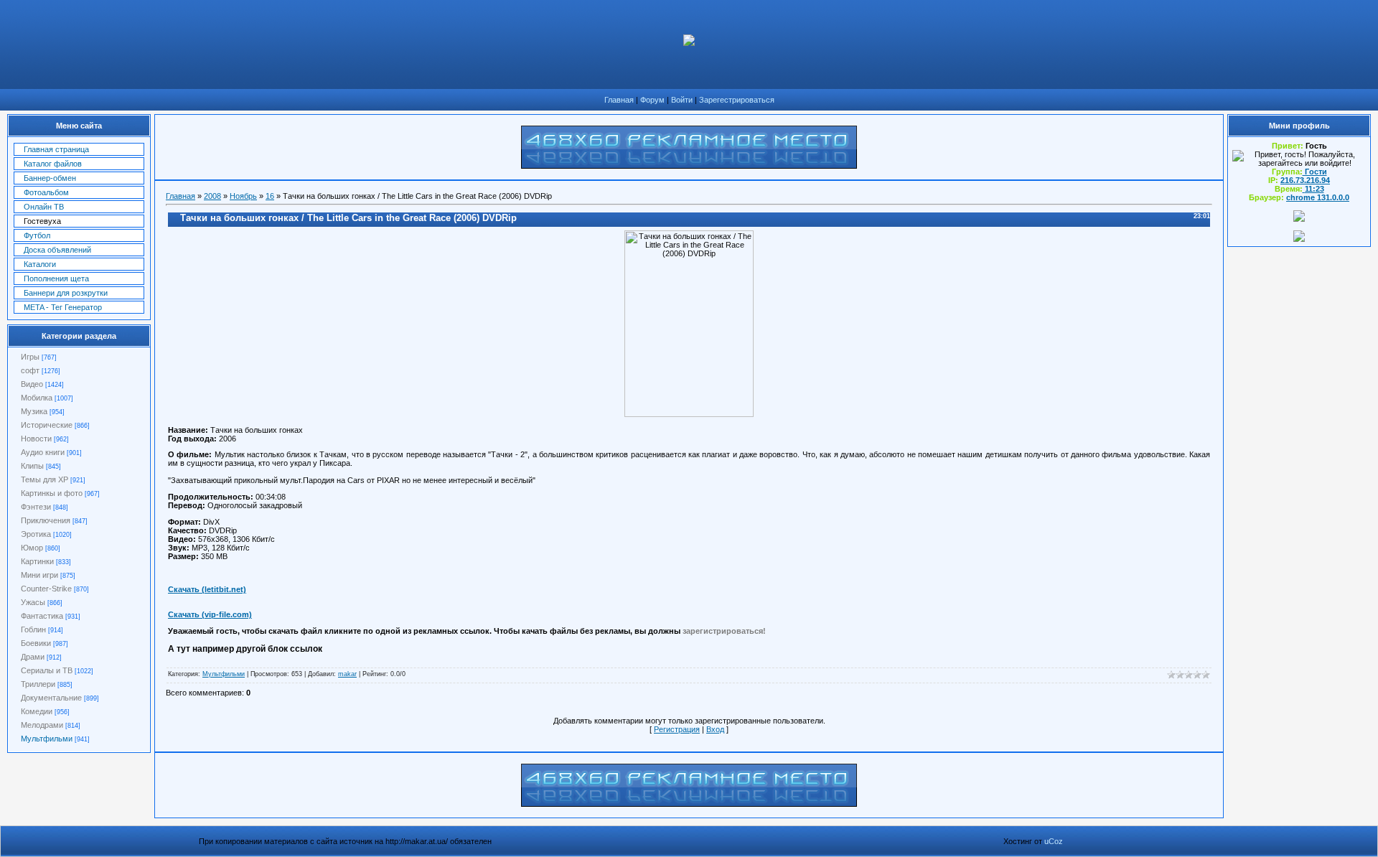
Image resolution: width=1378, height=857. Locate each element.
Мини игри (39, 575)
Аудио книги (43, 452)
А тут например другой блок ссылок (245, 649)
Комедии (36, 711)
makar (347, 674)
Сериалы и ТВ (46, 670)
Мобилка (36, 397)
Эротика (36, 534)
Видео (32, 384)
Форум (652, 99)
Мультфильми (46, 738)
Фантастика (42, 616)
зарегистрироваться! (724, 631)
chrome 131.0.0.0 (1317, 197)
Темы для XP (44, 479)
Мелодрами (42, 725)
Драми (32, 656)
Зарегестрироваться (736, 99)
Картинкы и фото (52, 493)
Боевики (36, 643)
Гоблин (33, 629)
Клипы (32, 466)
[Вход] (1299, 239)
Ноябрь (243, 196)
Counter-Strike (46, 588)
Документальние (51, 697)
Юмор (32, 547)
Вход (715, 729)
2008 (212, 196)
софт (30, 370)
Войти (682, 99)
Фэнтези (36, 506)
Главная (619, 99)
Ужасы (33, 602)
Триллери (38, 684)
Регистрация (677, 729)
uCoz (1053, 841)
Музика (34, 411)
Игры (30, 356)
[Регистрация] (1299, 219)
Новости (36, 438)
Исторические (46, 425)
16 (270, 196)
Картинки (37, 561)
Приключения (45, 520)
